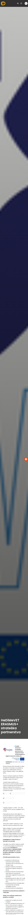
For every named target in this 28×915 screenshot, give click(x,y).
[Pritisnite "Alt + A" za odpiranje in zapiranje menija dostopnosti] (26, 459)
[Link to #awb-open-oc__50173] (18, 3)
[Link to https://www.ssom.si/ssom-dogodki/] (21, 3)
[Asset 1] (3, 2)
